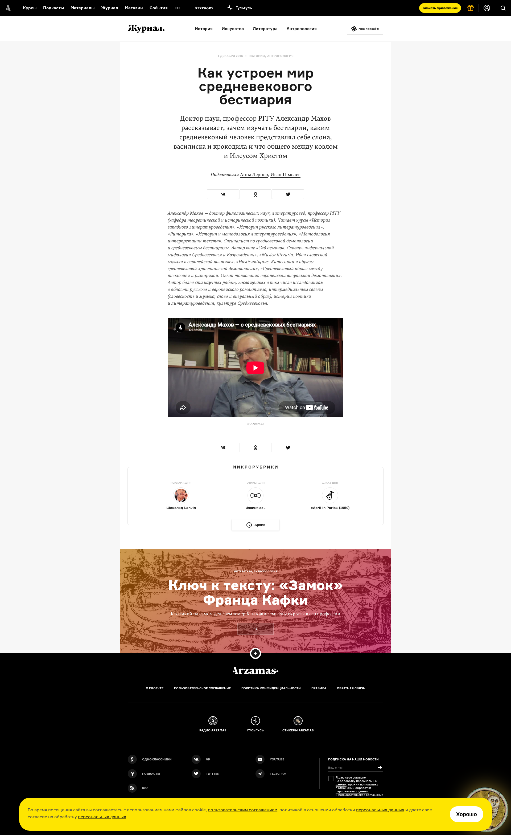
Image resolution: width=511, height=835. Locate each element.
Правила (318, 688)
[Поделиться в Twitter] (288, 194)
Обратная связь (351, 688)
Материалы (82, 7)
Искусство (233, 28)
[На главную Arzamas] (8, 8)
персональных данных (380, 809)
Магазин (134, 7)
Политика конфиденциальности (271, 688)
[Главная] (255, 670)
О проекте (154, 688)
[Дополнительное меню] (177, 8)
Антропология (302, 28)
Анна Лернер (254, 174)
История (204, 28)
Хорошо (466, 814)
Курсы (29, 7)
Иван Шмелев (285, 174)
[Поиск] (503, 8)
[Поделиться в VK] (223, 194)
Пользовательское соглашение (202, 688)
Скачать (440, 8)
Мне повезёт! (368, 29)
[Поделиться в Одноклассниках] (255, 194)
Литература (265, 28)
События (159, 7)
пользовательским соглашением (242, 809)
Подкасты (53, 7)
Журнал (109, 7)
